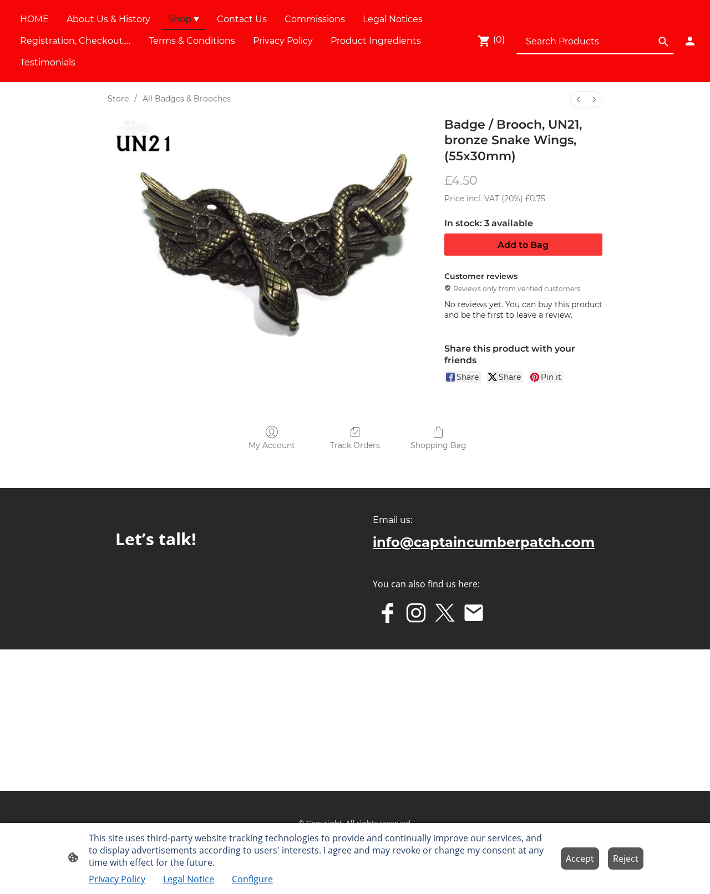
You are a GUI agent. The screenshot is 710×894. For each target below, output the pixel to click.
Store (118, 99)
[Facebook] (387, 613)
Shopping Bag (438, 445)
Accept (580, 858)
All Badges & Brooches (187, 99)
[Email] (474, 613)
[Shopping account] (690, 41)
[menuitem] (578, 100)
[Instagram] (416, 613)
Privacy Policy (117, 879)
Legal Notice (188, 879)
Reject (625, 858)
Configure (252, 879)
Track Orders (355, 445)
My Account (271, 445)
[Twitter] (445, 613)
